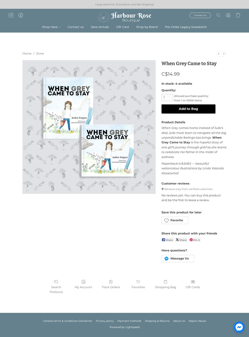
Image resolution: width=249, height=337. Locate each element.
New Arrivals (100, 27)
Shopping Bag (165, 287)
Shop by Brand (147, 27)
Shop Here (50, 27)
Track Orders (111, 287)
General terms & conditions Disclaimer (67, 321)
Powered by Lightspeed (125, 327)
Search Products (56, 289)
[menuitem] (218, 53)
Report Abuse (197, 321)
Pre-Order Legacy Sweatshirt (186, 27)
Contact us (76, 27)
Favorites (138, 287)
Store (40, 53)
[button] (124, 17)
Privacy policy (105, 321)
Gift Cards (193, 287)
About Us (179, 321)
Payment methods (129, 321)
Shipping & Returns (157, 321)
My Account (83, 287)
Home (27, 53)
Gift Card (122, 27)
